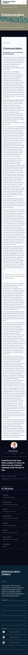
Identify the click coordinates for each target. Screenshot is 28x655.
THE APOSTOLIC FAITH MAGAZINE (9, 7)
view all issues (5, 490)
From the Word (6, 27)
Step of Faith (4, 479)
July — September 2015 (17, 27)
